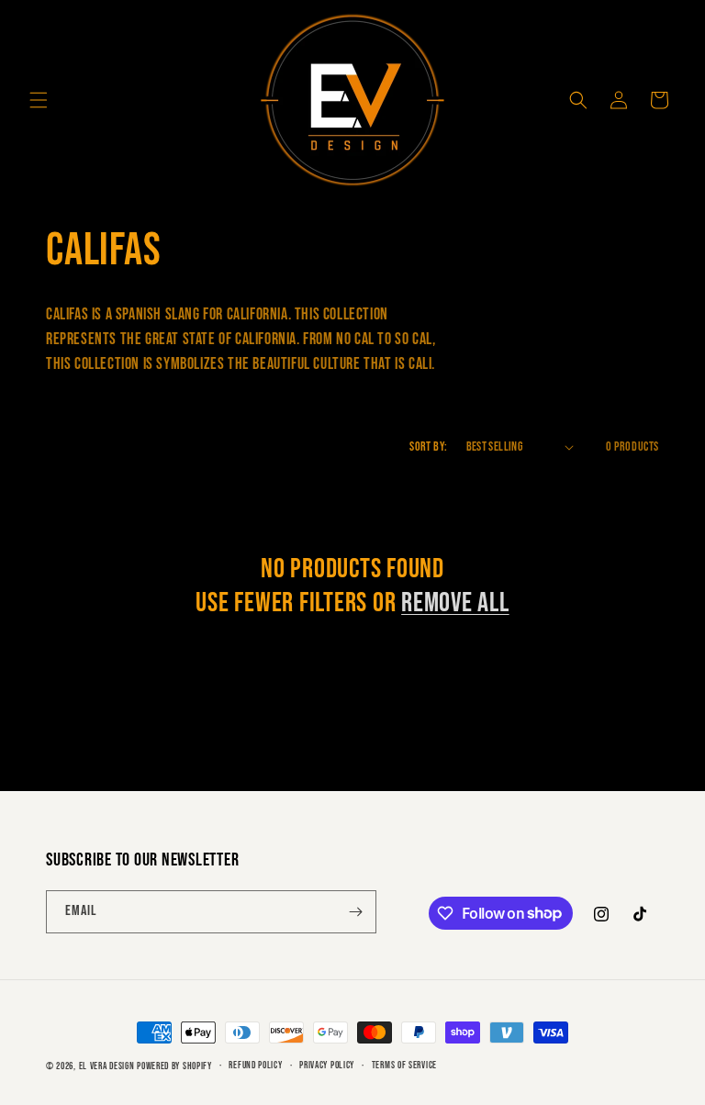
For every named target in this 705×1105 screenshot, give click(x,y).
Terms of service (404, 1065)
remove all (455, 602)
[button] (38, 100)
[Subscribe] (355, 911)
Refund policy (255, 1065)
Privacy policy (326, 1065)
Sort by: (428, 446)
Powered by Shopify (174, 1066)
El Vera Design (107, 1066)
